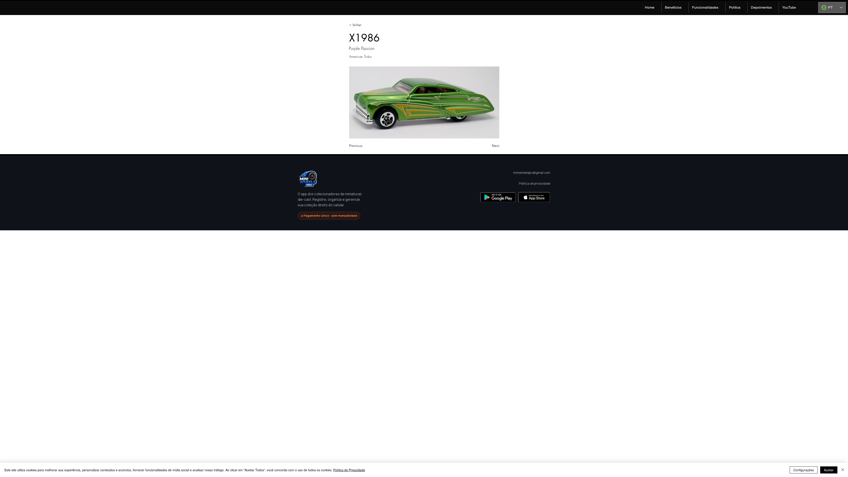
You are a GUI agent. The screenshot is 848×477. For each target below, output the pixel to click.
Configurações (803, 470)
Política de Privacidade (349, 470)
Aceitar (829, 470)
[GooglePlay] (497, 197)
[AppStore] (534, 197)
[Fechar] (842, 469)
